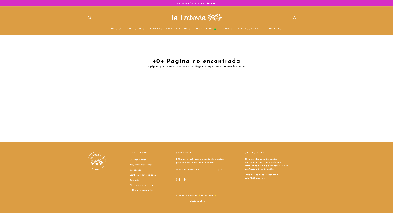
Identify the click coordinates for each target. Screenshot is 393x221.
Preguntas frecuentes (141, 164)
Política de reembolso (142, 190)
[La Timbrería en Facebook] (185, 179)
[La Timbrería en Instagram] (178, 179)
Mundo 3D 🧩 (206, 28)
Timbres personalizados (170, 28)
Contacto (274, 28)
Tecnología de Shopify (196, 201)
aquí (210, 66)
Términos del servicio (141, 185)
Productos (135, 28)
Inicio (116, 28)
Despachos (135, 169)
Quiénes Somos (138, 159)
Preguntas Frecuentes (241, 28)
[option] (196, 3)
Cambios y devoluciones (143, 174)
